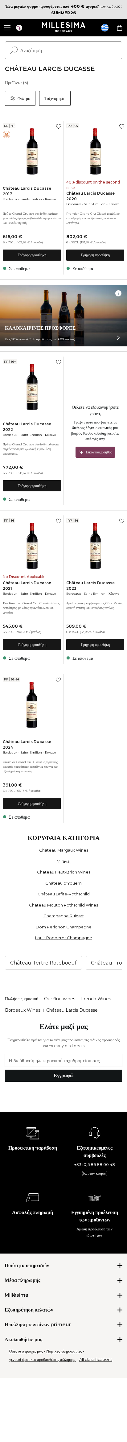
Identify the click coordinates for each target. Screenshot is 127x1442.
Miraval (64, 861)
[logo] (64, 27)
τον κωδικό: (63, 6)
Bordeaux (10, 199)
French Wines (96, 999)
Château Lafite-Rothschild (64, 893)
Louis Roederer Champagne (63, 937)
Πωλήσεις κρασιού (21, 999)
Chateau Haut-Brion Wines (63, 872)
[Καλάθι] (119, 27)
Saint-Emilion (31, 199)
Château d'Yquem (63, 883)
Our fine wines (59, 999)
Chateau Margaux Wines (63, 850)
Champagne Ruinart (63, 915)
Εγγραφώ (64, 1075)
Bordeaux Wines (22, 1010)
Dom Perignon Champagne (64, 926)
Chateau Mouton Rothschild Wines (63, 905)
